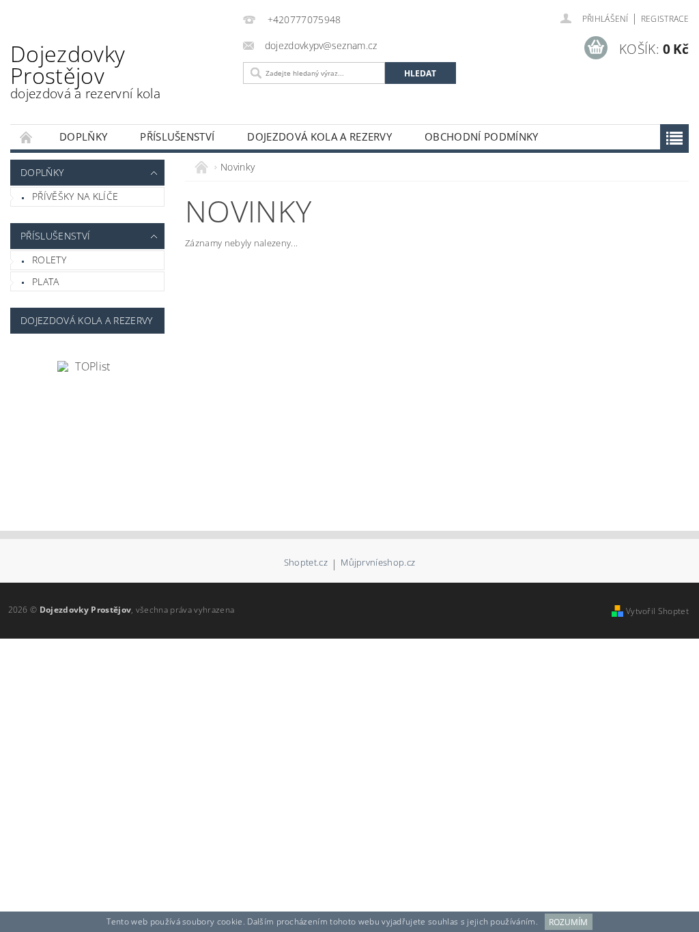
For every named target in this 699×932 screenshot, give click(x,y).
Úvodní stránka (26, 137)
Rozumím (568, 922)
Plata (45, 281)
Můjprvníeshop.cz (378, 563)
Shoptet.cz (306, 563)
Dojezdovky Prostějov (85, 70)
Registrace (665, 19)
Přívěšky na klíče (75, 196)
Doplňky (83, 136)
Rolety (49, 259)
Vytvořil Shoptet (657, 611)
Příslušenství (177, 136)
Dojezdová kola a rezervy (319, 136)
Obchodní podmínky (481, 136)
